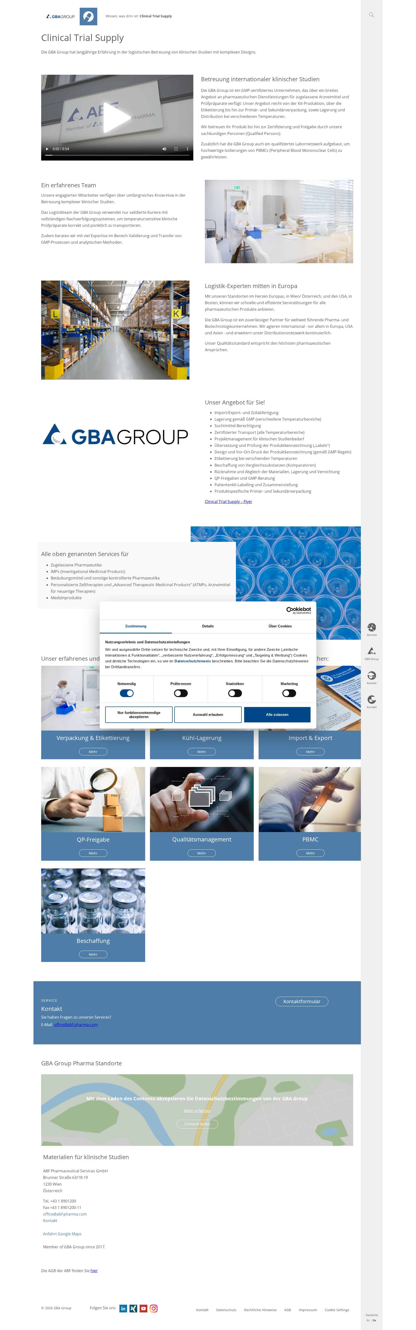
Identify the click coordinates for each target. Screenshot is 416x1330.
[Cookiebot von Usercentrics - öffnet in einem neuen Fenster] (290, 610)
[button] (92, 1157)
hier (94, 1270)
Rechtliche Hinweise (260, 1310)
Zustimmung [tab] (136, 626)
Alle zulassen (277, 715)
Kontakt (50, 1220)
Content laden (197, 1124)
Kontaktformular (301, 1001)
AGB (287, 1310)
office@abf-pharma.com (76, 1024)
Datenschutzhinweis (193, 661)
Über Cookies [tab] (280, 626)
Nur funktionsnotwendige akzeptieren (138, 715)
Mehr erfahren (197, 1110)
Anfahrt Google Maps (62, 1233)
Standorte (372, 1315)
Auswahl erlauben (208, 715)
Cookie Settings (337, 1310)
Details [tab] (208, 626)
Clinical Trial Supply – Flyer (228, 501)
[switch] (181, 693)
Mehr (93, 751)
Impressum (308, 1310)
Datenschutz (226, 1310)
